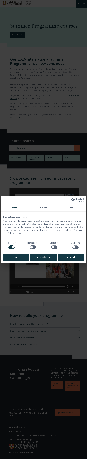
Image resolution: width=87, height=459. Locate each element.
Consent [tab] (14, 207)
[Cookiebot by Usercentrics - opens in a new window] (75, 200)
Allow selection (43, 257)
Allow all (71, 257)
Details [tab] (43, 207)
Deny (16, 257)
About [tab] (72, 207)
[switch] (33, 247)
